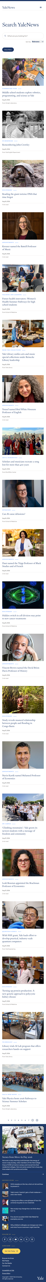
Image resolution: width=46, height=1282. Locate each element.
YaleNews (8, 8)
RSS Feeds (5, 1261)
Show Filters (8, 49)
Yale (40, 1278)
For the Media (7, 1263)
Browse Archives (8, 1258)
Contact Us (6, 1266)
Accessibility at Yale (8, 1270)
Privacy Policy (6, 1273)
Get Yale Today (10, 1251)
